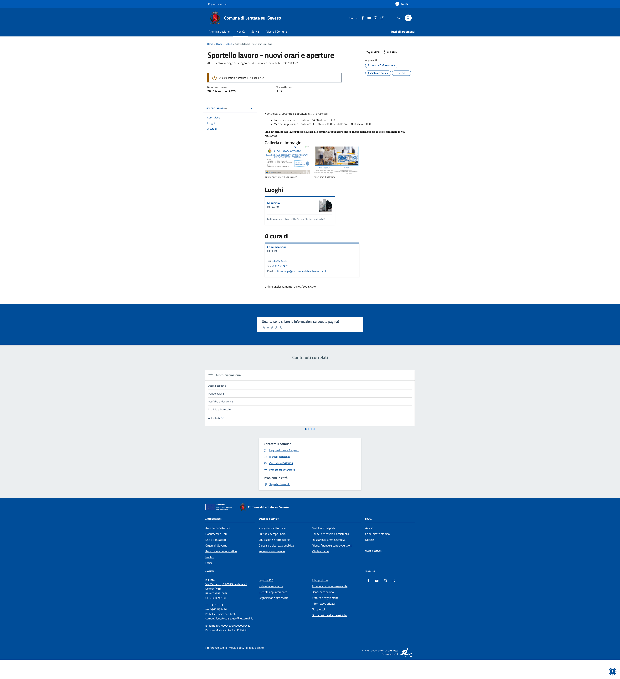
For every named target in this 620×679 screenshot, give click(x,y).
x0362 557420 (280, 266)
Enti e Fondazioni (216, 539)
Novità (241, 31)
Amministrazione (219, 31)
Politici (209, 557)
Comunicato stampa (377, 534)
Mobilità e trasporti (323, 528)
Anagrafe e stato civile (272, 528)
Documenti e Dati (216, 534)
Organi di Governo (216, 545)
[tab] (306, 429)
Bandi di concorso (323, 592)
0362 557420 (218, 609)
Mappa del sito (255, 647)
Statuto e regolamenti (325, 598)
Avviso (369, 528)
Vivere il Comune (276, 31)
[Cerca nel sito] (408, 18)
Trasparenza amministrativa (329, 539)
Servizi (255, 31)
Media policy (236, 647)
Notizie (369, 539)
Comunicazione (276, 247)
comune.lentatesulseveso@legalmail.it (229, 618)
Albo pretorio (320, 580)
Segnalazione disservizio (274, 598)
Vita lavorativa (320, 551)
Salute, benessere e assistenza (330, 534)
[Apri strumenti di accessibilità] (612, 671)
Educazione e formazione (274, 539)
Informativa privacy (324, 603)
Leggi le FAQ (266, 580)
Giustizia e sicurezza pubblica (276, 545)
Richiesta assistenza (271, 586)
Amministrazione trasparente (329, 586)
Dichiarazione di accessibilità (329, 615)
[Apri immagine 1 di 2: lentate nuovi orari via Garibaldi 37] (287, 160)
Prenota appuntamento (273, 592)
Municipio (273, 203)
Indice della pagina (215, 108)
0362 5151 (216, 605)
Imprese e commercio (272, 551)
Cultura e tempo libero (272, 534)
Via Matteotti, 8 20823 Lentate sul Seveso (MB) (226, 586)
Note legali (318, 609)
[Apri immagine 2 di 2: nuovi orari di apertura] (337, 160)
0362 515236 (279, 261)
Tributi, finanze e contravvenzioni (332, 545)
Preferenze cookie (216, 647)
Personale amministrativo (221, 551)
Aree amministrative (217, 528)
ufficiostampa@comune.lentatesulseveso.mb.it (300, 271)
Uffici (208, 563)
